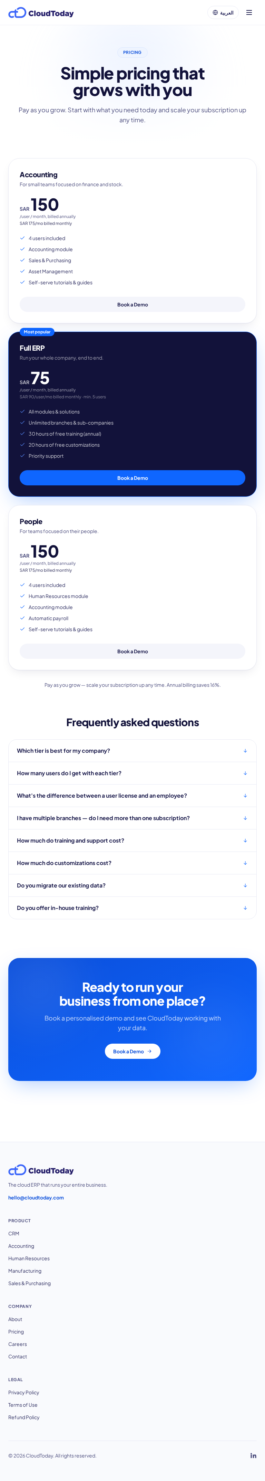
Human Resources (29, 1258)
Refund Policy (24, 1417)
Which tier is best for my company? (63, 750)
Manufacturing (24, 1271)
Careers (17, 1344)
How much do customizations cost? (64, 862)
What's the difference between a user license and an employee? (102, 795)
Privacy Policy (23, 1392)
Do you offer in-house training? (58, 907)
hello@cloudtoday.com (36, 1197)
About (15, 1319)
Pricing (16, 1331)
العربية (227, 12)
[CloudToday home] (41, 12)
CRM (13, 1233)
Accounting (21, 1246)
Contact (17, 1356)
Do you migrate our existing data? (61, 885)
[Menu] (249, 12)
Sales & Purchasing (29, 1283)
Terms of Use (23, 1405)
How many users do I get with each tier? (69, 773)
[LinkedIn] (253, 1455)
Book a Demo (132, 304)
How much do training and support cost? (70, 840)
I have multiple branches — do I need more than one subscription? (103, 818)
